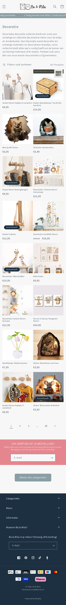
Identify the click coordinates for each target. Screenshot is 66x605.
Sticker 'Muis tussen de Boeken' (46, 405)
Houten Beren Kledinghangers (15, 189)
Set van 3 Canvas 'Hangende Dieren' (45, 319)
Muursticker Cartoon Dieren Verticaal (14, 319)
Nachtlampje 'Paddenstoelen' (15, 363)
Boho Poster (38, 276)
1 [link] (11, 426)
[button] (4, 6)
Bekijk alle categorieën (33, 477)
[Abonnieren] (53, 545)
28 (46, 425)
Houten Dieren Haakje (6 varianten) (17, 103)
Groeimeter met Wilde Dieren (45, 234)
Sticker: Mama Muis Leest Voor (46, 363)
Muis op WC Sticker (10, 147)
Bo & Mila (37, 586)
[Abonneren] (51, 457)
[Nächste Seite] (54, 425)
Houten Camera (9, 234)
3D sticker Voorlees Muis (43, 147)
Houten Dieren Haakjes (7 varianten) (13, 406)
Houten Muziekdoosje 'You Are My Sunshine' (47, 104)
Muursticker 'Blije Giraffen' (13, 276)
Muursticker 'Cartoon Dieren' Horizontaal (45, 190)
